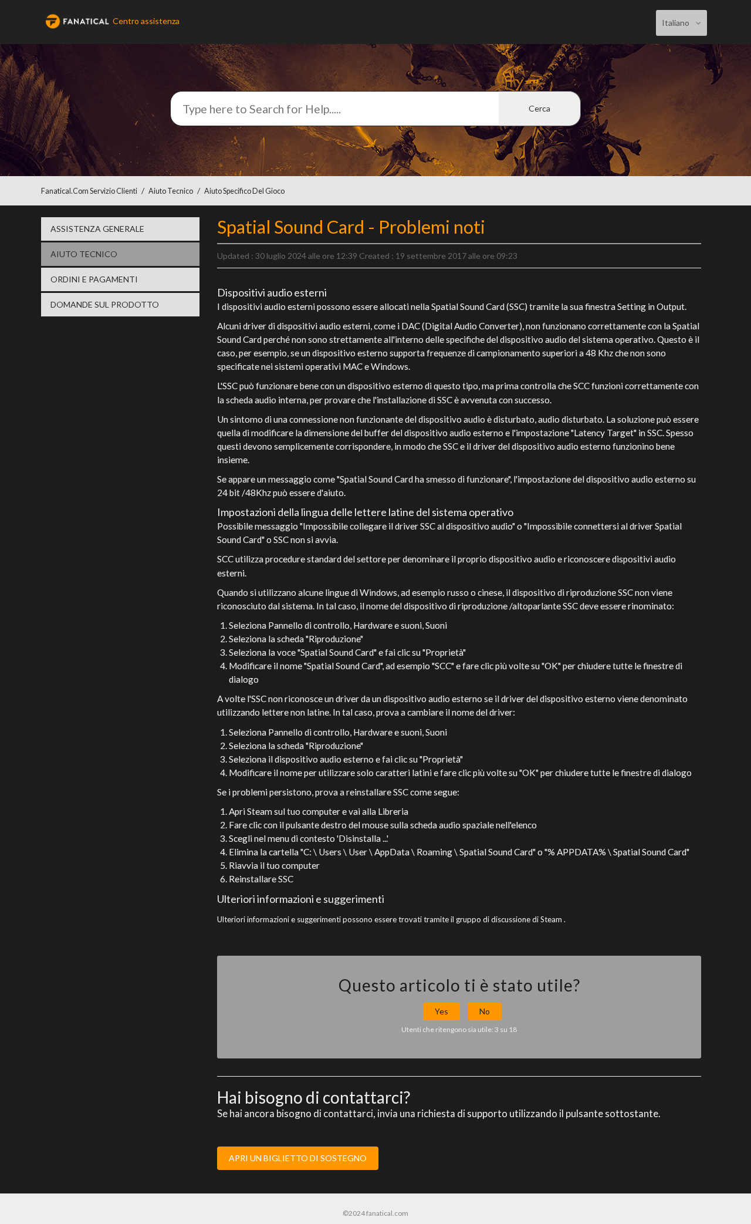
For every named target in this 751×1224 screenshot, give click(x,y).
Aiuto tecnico (170, 191)
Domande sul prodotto (104, 304)
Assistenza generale (97, 229)
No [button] (484, 1011)
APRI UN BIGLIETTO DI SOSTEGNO (298, 1158)
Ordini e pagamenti (94, 279)
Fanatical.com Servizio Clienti (89, 191)
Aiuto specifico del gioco (244, 191)
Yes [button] (441, 1011)
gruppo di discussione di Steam (509, 919)
